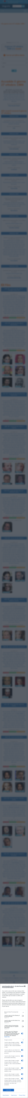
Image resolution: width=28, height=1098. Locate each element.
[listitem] (14, 1012)
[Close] (25, 986)
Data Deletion (6, 1095)
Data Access (14, 1095)
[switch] (22, 1016)
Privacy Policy (22, 1095)
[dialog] (14, 1041)
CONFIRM (8, 1090)
